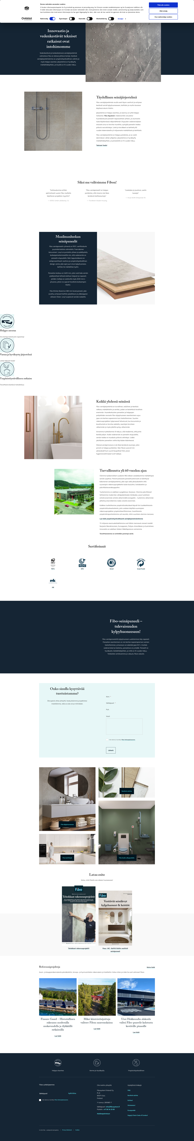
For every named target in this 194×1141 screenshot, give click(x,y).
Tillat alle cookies (163, 5)
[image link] (78, 916)
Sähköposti (111, 703)
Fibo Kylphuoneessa (67, 824)
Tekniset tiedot (101, 145)
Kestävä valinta (127, 791)
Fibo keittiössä (67, 858)
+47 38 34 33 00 (109, 1109)
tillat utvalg (163, 11)
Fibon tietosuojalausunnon (61, 1100)
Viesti (108, 716)
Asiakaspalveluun (103, 1113)
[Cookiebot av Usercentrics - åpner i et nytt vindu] (27, 18)
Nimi (108, 697)
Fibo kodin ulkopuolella (126, 858)
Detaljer (120, 19)
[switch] (72, 18)
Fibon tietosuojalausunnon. (128, 739)
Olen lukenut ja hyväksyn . (122, 739)
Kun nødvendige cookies (163, 17)
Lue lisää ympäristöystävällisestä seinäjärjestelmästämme (121, 518)
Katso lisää (151, 967)
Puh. (107, 709)
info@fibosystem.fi (113, 1107)
